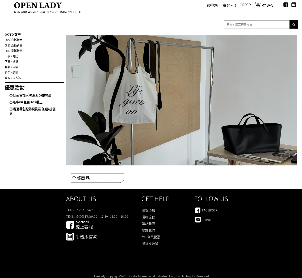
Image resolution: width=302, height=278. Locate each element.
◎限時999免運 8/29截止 (25, 102)
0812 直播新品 (13, 51)
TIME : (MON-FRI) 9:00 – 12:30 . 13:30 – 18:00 (97, 216)
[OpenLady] (47, 12)
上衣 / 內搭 (11, 56)
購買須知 (148, 210)
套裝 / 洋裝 (11, 67)
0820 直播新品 (13, 45)
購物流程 (148, 217)
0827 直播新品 (13, 40)
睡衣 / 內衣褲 (13, 78)
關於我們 (148, 230)
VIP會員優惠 (151, 237)
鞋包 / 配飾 (11, 72)
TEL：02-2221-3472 (79, 210)
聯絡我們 (148, 224)
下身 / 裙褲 (11, 61)
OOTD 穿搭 (13, 34)
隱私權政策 (150, 243)
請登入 (228, 6)
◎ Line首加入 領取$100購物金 (30, 95)
